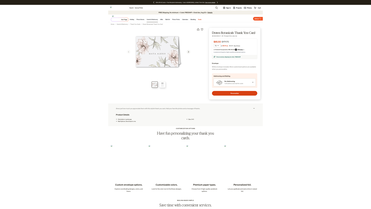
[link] (217, 36)
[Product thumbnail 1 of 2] (155, 84)
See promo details (210, 2)
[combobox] (171, 8)
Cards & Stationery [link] (122, 24)
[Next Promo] (217, 2)
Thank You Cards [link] (135, 24)
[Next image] (188, 52)
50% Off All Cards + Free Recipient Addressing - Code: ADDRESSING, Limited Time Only (180, 2)
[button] (216, 7)
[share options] (198, 29)
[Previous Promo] (154, 2)
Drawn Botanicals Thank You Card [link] (153, 24)
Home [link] (112, 24)
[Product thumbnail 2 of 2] (162, 84)
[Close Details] (254, 108)
